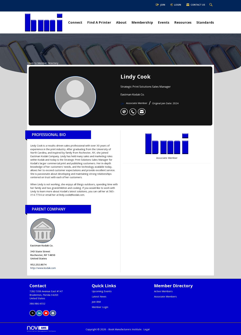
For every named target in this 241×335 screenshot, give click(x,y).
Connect (75, 22)
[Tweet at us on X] (33, 313)
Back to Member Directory (43, 63)
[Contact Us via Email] (53, 313)
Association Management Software (41, 331)
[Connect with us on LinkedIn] (39, 313)
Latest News (99, 296)
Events (163, 22)
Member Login (100, 307)
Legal (146, 329)
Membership (142, 22)
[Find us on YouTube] (46, 313)
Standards (205, 22)
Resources (182, 22)
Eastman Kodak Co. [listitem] (41, 245)
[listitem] (133, 110)
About (121, 22)
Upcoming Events (102, 291)
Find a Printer (99, 22)
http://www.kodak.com (43, 268)
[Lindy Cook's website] (124, 111)
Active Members (163, 291)
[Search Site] (211, 5)
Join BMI (96, 301)
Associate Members (165, 296)
